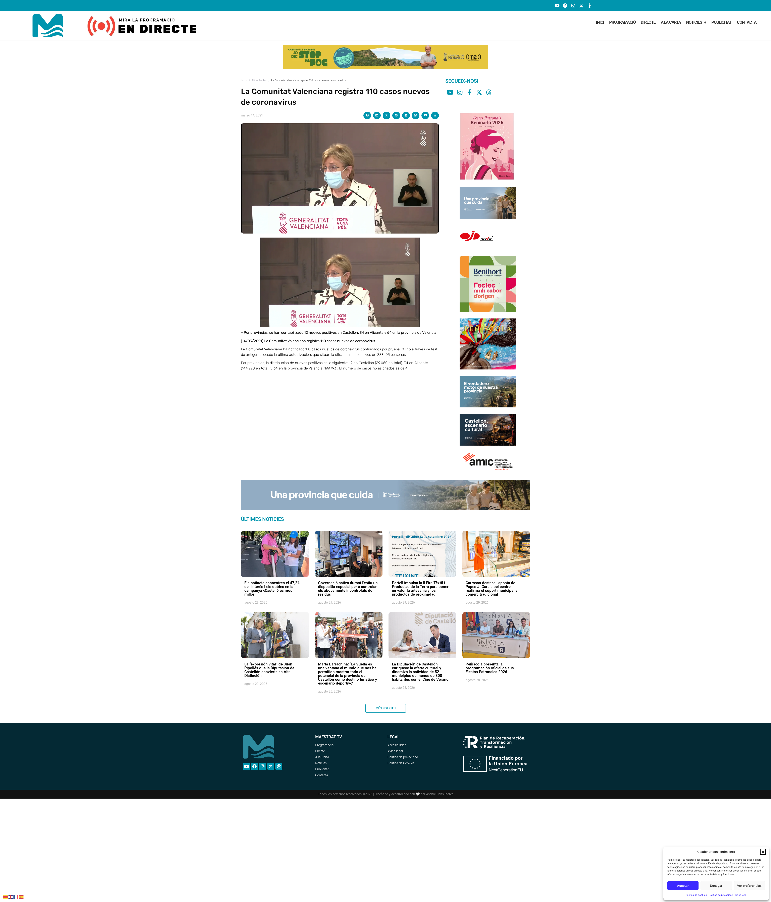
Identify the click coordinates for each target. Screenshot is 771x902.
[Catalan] (5, 897)
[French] (16, 897)
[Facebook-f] (469, 98)
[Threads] (589, 5)
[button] (763, 852)
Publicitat (721, 22)
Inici (600, 22)
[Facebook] (565, 5)
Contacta (746, 22)
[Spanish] (21, 897)
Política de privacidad (721, 894)
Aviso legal (741, 894)
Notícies (694, 22)
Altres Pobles (259, 86)
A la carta (671, 22)
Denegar (716, 886)
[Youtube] (557, 5)
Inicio (244, 86)
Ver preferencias (749, 886)
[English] (10, 897)
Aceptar (683, 886)
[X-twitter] (581, 5)
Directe (648, 22)
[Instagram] (573, 5)
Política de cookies (696, 894)
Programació (622, 22)
